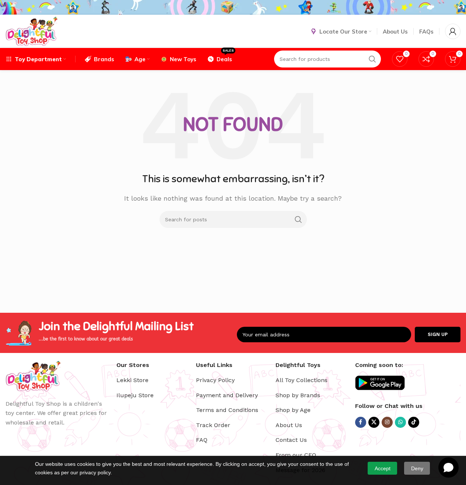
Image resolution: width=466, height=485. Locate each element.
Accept (382, 468)
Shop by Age (293, 409)
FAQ (201, 439)
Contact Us (291, 439)
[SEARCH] (298, 219)
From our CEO (296, 454)
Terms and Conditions (227, 409)
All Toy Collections (301, 380)
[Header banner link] (233, 7)
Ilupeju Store (135, 395)
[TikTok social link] (413, 422)
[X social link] (373, 422)
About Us (289, 425)
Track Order (213, 425)
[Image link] (33, 375)
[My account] (452, 31)
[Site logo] (31, 30)
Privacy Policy (215, 380)
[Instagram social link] (387, 422)
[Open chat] (448, 467)
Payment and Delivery (227, 395)
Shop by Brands (298, 395)
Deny (417, 468)
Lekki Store (132, 380)
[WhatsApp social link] (400, 422)
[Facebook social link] (360, 422)
